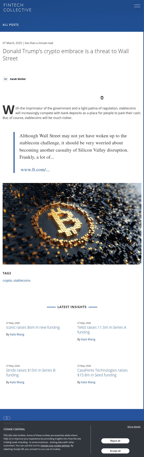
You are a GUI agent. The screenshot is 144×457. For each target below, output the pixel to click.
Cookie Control (14, 429)
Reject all (115, 441)
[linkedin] (122, 98)
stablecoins (22, 280)
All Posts (11, 25)
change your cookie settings (55, 445)
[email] (101, 98)
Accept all (115, 451)
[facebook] (133, 98)
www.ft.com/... (35, 169)
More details (133, 426)
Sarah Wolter (18, 79)
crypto (7, 280)
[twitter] (112, 98)
